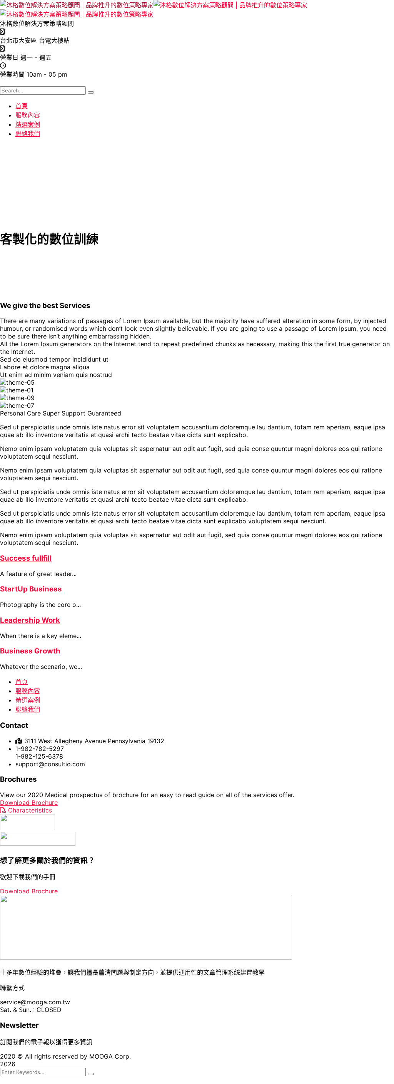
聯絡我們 (27, 709)
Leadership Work (30, 620)
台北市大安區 (18, 40)
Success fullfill (26, 558)
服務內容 (27, 691)
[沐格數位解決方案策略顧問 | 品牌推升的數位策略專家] (77, 5)
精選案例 (27, 700)
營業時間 (12, 74)
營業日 (9, 57)
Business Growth (30, 651)
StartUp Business (31, 589)
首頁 (21, 681)
